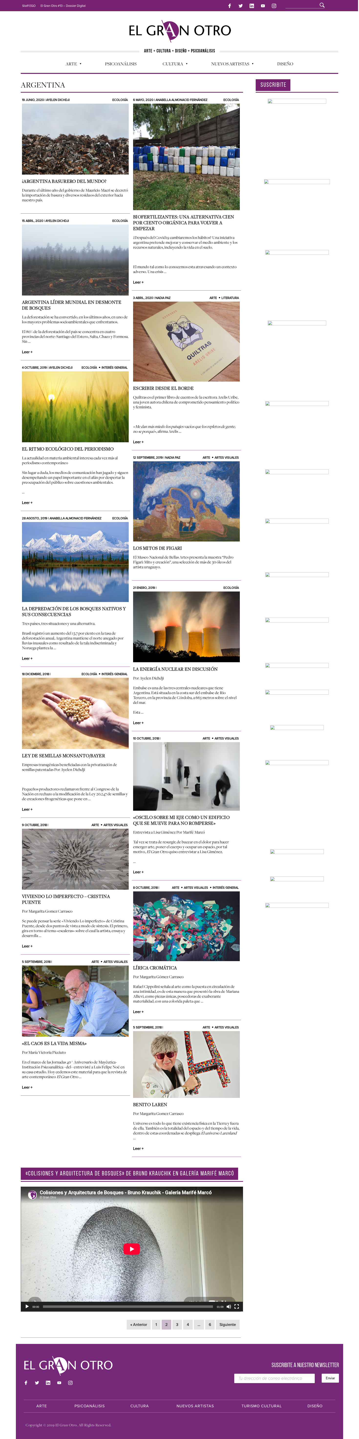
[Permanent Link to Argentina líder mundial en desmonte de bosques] (75, 260)
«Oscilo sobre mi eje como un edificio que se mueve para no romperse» (181, 820)
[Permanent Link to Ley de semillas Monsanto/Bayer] (75, 713)
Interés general (115, 368)
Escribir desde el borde (163, 388)
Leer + (138, 282)
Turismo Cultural (262, 1406)
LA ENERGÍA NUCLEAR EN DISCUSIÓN (175, 669)
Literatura (230, 298)
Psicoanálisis (121, 64)
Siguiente (228, 1324)
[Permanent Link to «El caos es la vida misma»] (75, 1001)
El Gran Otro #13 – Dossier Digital (63, 6)
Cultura (170, 65)
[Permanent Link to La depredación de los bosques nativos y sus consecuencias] (75, 562)
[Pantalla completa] (236, 1306)
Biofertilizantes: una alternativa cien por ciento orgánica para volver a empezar (183, 222)
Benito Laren (150, 1104)
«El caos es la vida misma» (54, 1043)
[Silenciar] (228, 1306)
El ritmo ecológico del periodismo (68, 449)
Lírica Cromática (155, 968)
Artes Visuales (227, 458)
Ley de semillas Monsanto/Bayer (63, 756)
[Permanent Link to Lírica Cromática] (186, 926)
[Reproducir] (27, 1306)
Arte (69, 65)
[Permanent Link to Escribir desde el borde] (186, 342)
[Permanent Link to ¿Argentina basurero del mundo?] (75, 139)
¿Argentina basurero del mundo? (64, 181)
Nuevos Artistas (227, 65)
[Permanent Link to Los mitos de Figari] (186, 501)
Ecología (120, 100)
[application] (132, 1249)
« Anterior (138, 1324)
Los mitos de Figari (157, 548)
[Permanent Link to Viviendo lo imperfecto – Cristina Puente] (75, 859)
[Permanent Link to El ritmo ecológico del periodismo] (75, 406)
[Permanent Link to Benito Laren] (186, 1064)
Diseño (285, 64)
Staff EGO (29, 6)
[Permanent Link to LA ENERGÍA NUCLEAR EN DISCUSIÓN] (186, 626)
